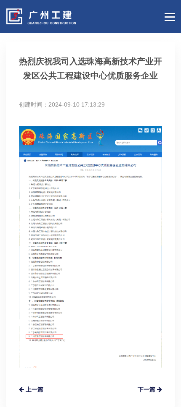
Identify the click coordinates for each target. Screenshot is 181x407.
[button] (168, 16)
